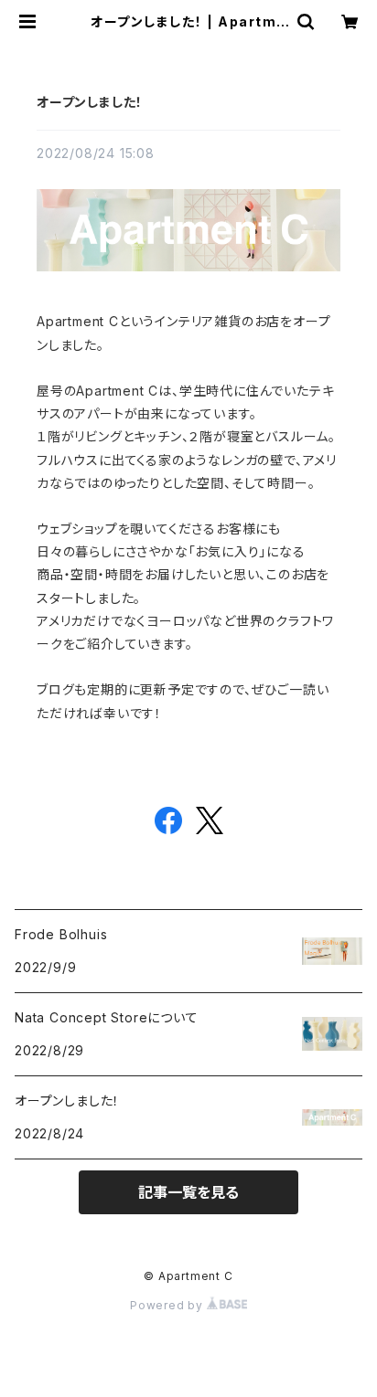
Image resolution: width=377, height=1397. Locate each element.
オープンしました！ (90, 102)
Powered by (168, 1305)
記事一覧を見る (188, 1192)
